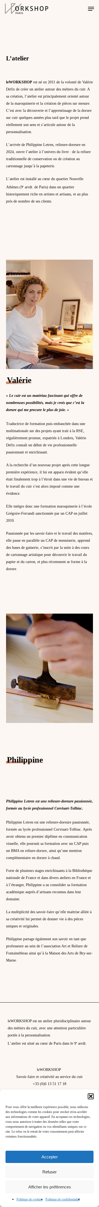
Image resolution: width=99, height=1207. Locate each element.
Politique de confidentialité (62, 1199)
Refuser (49, 1172)
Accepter (50, 1157)
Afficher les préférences (49, 1187)
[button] (91, 1096)
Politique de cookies (29, 1199)
